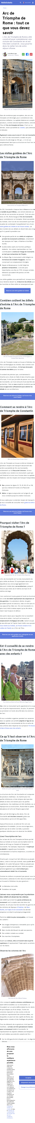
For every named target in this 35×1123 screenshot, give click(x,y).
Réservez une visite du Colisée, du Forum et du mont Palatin (17, 396)
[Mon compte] (32, 2)
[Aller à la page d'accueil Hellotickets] (7, 2)
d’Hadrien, (20, 907)
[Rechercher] (20, 2)
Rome (4, 8)
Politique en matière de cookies (10, 1108)
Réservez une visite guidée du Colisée (17, 290)
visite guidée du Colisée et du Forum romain (14, 226)
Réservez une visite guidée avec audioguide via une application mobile (17, 635)
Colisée (22, 127)
